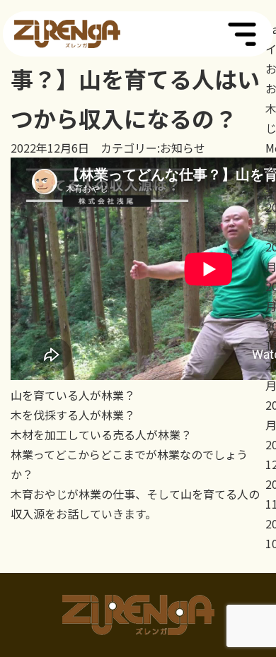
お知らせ (182, 147)
